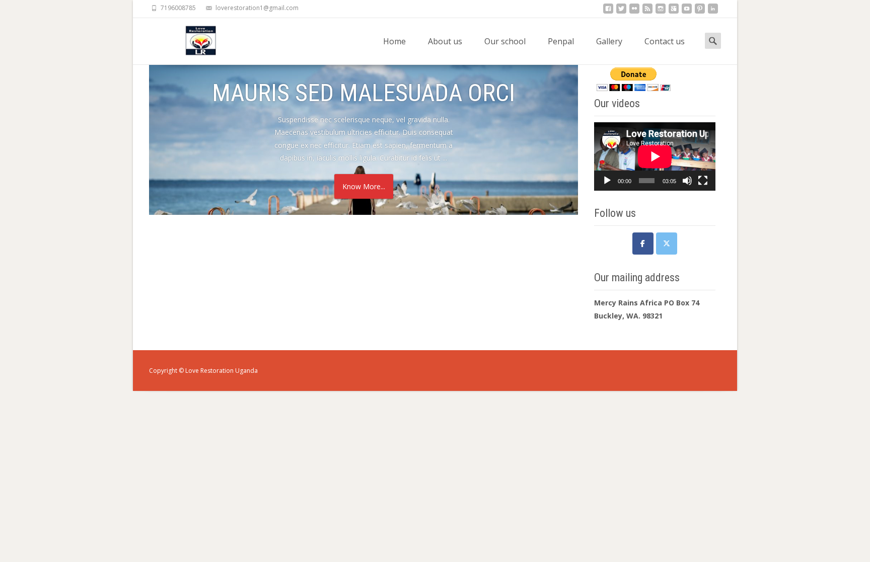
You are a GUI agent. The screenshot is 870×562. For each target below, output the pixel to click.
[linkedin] (713, 11)
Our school (505, 41)
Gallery (609, 41)
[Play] (607, 181)
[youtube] (687, 11)
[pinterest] (700, 11)
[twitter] (621, 11)
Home (394, 41)
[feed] (647, 11)
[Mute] (687, 181)
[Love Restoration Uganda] (194, 38)
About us (445, 41)
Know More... (363, 186)
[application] (654, 156)
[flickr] (634, 11)
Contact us (664, 41)
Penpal (561, 41)
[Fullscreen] (703, 181)
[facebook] (608, 11)
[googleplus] (674, 11)
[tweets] (666, 243)
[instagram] (661, 11)
